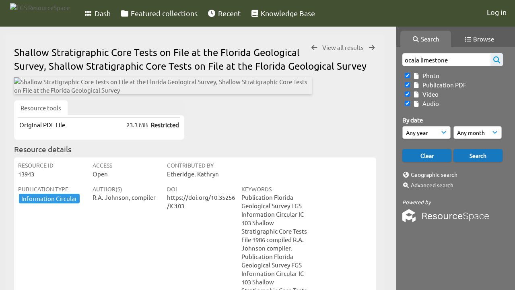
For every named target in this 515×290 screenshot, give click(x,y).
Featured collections (163, 13)
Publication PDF (443, 85)
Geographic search (434, 174)
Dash (102, 13)
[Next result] (371, 47)
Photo (429, 75)
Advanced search (432, 184)
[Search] (496, 59)
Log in (497, 12)
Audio (429, 103)
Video (429, 94)
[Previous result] (314, 47)
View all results (343, 47)
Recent (228, 13)
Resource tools (41, 108)
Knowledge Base (287, 13)
